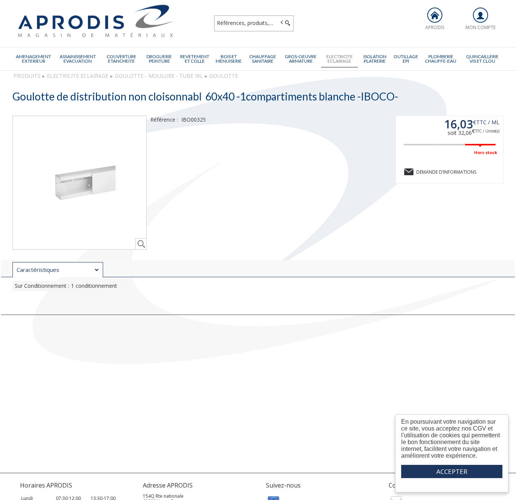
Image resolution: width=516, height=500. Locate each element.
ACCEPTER (451, 471)
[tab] (57, 269)
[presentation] (58, 269)
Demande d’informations (446, 172)
